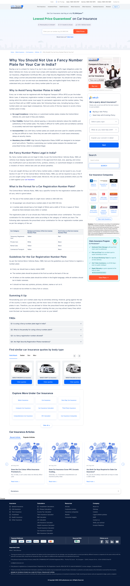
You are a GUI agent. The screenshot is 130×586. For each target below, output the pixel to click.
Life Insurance (16, 509)
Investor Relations (98, 525)
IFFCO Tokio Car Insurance (93, 211)
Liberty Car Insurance (114, 211)
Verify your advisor (98, 522)
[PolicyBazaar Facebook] (102, 541)
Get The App (61, 2)
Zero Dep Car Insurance (68, 400)
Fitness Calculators (45, 509)
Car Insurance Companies (69, 416)
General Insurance (17, 506)
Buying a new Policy (100, 112)
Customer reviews (70, 509)
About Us (96, 506)
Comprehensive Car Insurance (23, 416)
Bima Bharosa (17, 550)
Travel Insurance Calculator (45, 528)
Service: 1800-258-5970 (88, 2)
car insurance (29, 179)
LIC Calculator (41, 520)
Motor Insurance (20, 52)
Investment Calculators (47, 506)
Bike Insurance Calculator (45, 533)
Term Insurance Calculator (45, 514)
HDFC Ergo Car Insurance (103, 198)
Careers (95, 512)
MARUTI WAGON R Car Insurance (21, 377)
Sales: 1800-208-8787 (72, 2)
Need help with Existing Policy (104, 115)
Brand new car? (65, 37)
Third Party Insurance (69, 408)
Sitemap (95, 509)
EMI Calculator (41, 517)
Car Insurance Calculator (46, 408)
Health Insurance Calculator (45, 525)
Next (104, 145)
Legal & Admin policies (100, 514)
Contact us (96, 520)
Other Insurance (17, 520)
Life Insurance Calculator (45, 522)
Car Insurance (29, 52)
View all (45, 425)
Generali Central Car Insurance (93, 199)
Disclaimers (15, 491)
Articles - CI (38, 52)
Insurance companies (71, 512)
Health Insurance (17, 517)
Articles (67, 506)
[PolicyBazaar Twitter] (107, 541)
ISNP (94, 517)
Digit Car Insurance (113, 185)
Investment (15, 514)
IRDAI (10, 550)
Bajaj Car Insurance (93, 185)
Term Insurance (16, 512)
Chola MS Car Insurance (103, 185)
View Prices (80, 31)
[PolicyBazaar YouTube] (117, 541)
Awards (67, 514)
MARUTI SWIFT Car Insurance (48, 377)
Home (12, 52)
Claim (51, 2)
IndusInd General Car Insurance (103, 212)
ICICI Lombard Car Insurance (113, 198)
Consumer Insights (71, 517)
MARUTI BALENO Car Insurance (74, 377)
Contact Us (116, 2)
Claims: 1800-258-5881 (104, 2)
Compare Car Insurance (23, 408)
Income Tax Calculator (44, 512)
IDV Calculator (46, 416)
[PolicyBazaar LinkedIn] (112, 541)
